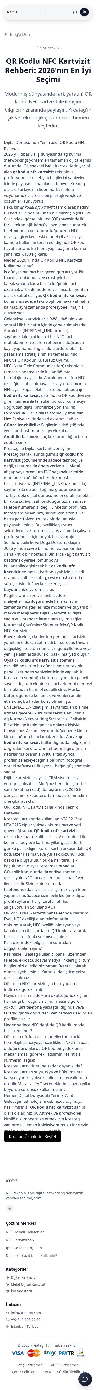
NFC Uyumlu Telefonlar (25, 1232)
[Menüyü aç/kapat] (43, 12)
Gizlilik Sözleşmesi (64, 1365)
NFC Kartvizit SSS (20, 1240)
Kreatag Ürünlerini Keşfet (32, 1136)
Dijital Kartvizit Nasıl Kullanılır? (31, 1255)
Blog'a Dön (20, 34)
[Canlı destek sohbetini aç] (85, 1379)
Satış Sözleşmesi (30, 1365)
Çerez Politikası (24, 1371)
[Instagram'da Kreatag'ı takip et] (10, 1208)
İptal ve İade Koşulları (24, 1247)
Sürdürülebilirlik (70, 1371)
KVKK (47, 1371)
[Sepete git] (74, 12)
